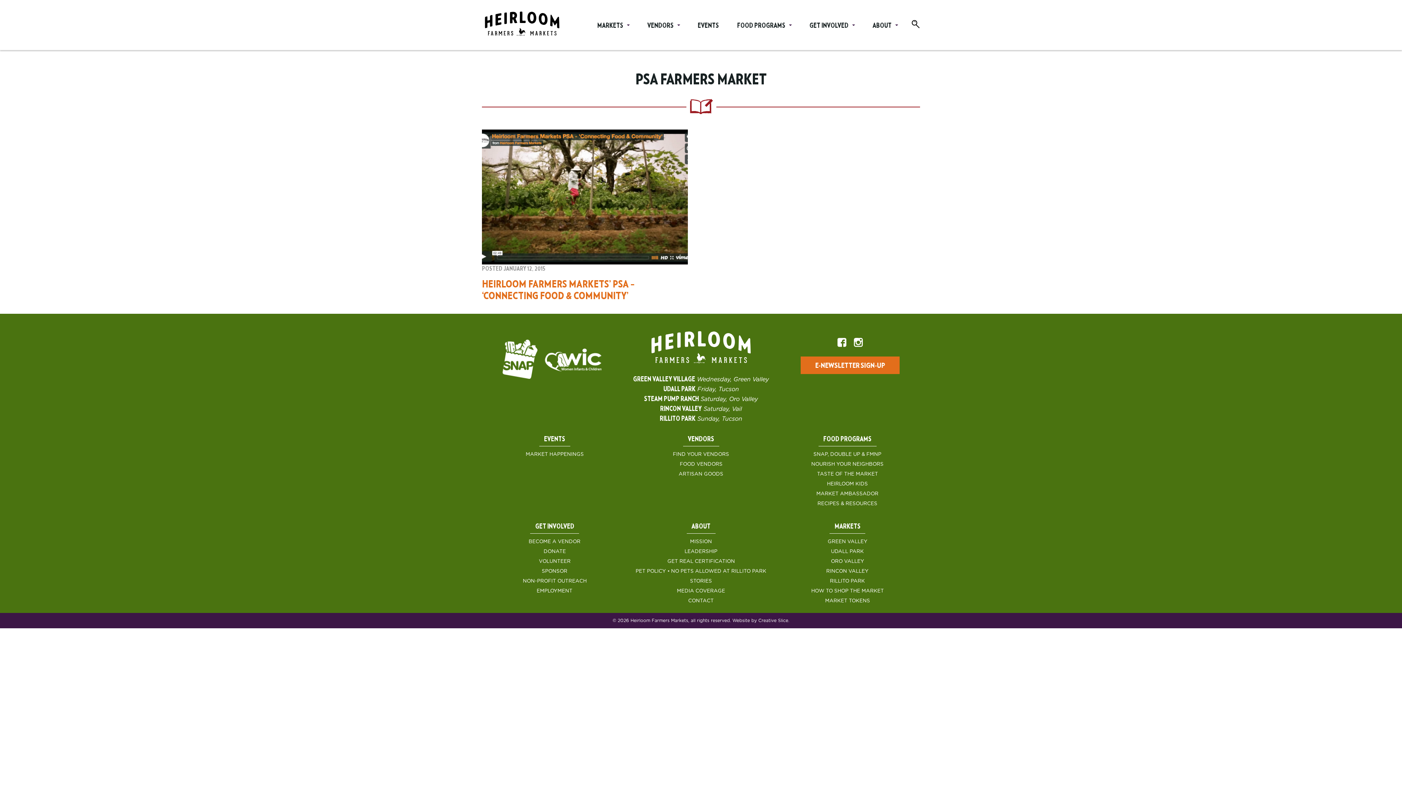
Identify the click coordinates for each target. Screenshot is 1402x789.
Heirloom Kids (847, 484)
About (882, 26)
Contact (701, 600)
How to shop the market (847, 591)
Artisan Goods (701, 474)
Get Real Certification (701, 561)
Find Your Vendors (701, 454)
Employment (554, 591)
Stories (701, 581)
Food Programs (761, 26)
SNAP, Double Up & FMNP (847, 454)
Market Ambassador (847, 493)
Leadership (701, 551)
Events (708, 26)
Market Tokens (847, 600)
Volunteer (555, 561)
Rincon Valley (847, 571)
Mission (701, 541)
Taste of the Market (847, 474)
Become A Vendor (555, 541)
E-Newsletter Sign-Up (850, 365)
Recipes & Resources (847, 503)
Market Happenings (555, 454)
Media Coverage (701, 591)
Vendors (660, 26)
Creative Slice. (773, 620)
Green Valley (847, 541)
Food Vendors (701, 464)
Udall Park (847, 551)
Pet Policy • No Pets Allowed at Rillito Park (701, 571)
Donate (555, 551)
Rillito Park (847, 581)
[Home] (522, 25)
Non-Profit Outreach (555, 581)
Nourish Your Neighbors (847, 464)
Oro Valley (847, 561)
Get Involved (829, 26)
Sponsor (554, 571)
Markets (610, 26)
